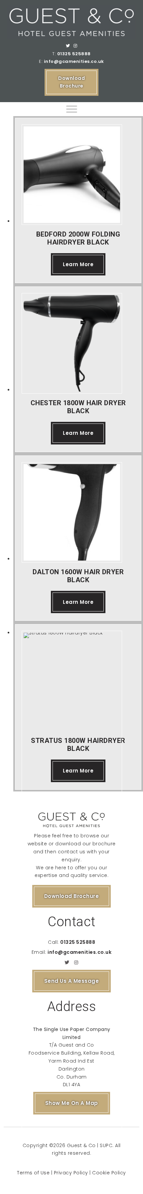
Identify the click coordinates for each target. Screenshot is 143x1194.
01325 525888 (74, 54)
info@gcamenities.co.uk (74, 61)
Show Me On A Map (71, 1103)
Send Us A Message (71, 980)
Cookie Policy (109, 1172)
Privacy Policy (71, 1172)
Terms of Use (33, 1172)
